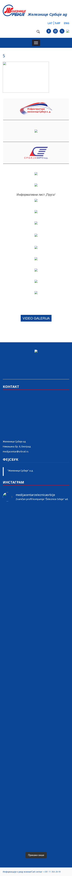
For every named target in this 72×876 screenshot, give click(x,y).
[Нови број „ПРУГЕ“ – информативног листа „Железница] (36, 514)
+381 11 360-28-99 (52, 871)
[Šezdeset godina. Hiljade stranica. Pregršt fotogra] (36, 702)
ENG (66, 23)
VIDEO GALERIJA (36, 318)
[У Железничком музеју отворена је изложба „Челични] (36, 606)
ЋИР (57, 23)
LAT (50, 23)
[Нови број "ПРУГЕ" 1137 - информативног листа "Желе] (36, 530)
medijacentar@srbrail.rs (15, 451)
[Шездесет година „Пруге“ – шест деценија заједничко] (36, 782)
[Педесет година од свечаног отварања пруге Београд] (36, 681)
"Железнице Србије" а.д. (20, 470)
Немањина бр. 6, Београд (17, 446)
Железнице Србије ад (14, 441)
